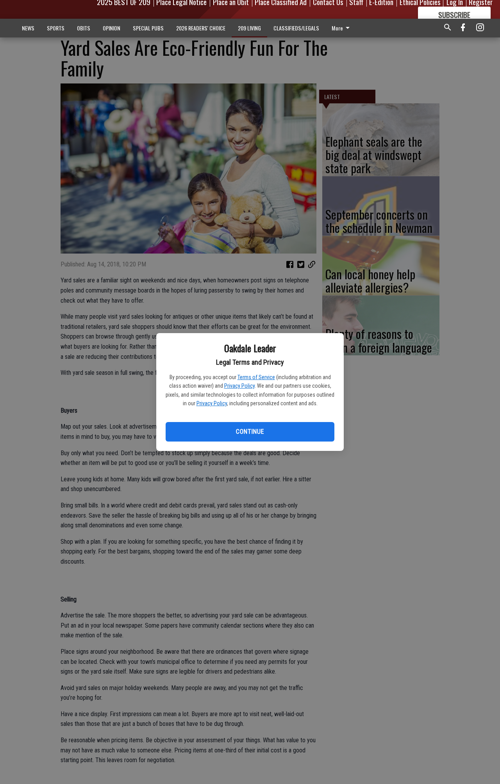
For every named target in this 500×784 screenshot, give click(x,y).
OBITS (83, 28)
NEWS (28, 28)
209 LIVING (249, 28)
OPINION (111, 28)
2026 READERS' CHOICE (200, 28)
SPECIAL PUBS (148, 28)
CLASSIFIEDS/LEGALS (296, 28)
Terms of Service (256, 377)
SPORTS (55, 28)
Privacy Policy (239, 386)
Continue (250, 431)
